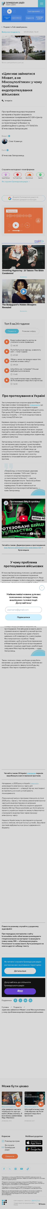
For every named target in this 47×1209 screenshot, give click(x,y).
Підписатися (23, 617)
